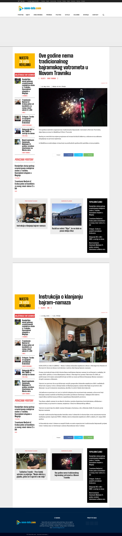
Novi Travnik (26, 152)
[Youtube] (104, 1)
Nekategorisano (27, 125)
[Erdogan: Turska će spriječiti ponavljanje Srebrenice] (18, 118)
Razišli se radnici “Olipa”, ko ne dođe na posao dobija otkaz (66, 229)
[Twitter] (100, 1)
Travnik (25, 95)
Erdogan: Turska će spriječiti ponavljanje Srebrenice (28, 120)
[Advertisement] (61, 29)
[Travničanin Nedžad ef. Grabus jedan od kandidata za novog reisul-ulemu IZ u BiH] (18, 101)
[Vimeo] (102, 1)
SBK (24, 112)
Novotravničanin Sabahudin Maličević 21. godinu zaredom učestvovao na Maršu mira (28, 145)
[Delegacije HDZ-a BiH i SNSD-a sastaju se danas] (18, 131)
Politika (25, 136)
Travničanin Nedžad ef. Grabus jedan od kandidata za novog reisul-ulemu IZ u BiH (28, 105)
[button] (103, 15)
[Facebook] (95, 1)
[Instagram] (97, 1)
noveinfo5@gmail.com (58, 527)
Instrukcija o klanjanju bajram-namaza (31, 226)
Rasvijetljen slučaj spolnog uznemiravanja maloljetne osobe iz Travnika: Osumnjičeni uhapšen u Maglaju (28, 86)
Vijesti (43, 78)
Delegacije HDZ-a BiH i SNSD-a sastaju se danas (28, 131)
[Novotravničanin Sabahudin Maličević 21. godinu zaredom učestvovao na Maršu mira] (18, 142)
